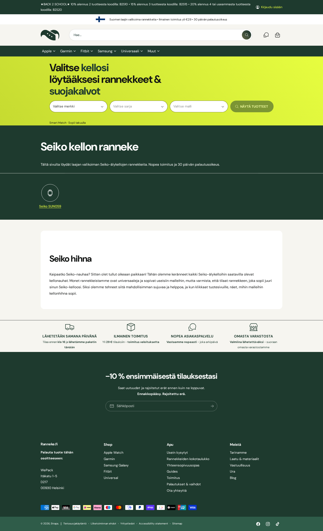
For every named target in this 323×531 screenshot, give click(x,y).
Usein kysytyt (177, 452)
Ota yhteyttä (177, 490)
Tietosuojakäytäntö (74, 523)
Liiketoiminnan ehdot (103, 523)
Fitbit (85, 51)
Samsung (105, 51)
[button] (48, 51)
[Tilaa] (212, 406)
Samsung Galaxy (116, 465)
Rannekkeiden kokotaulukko (188, 459)
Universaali (130, 51)
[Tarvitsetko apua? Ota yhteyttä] (266, 35)
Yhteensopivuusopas (183, 465)
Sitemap (177, 523)
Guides (172, 471)
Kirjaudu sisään (271, 7)
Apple (47, 51)
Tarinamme (238, 452)
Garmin (66, 51)
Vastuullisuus (240, 465)
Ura (232, 471)
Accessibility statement (153, 523)
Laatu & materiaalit (244, 459)
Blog (233, 478)
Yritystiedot (127, 523)
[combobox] (160, 35)
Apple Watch (113, 452)
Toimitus (173, 478)
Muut (152, 51)
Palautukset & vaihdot (184, 484)
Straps (54, 523)
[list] (161, 19)
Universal (111, 478)
